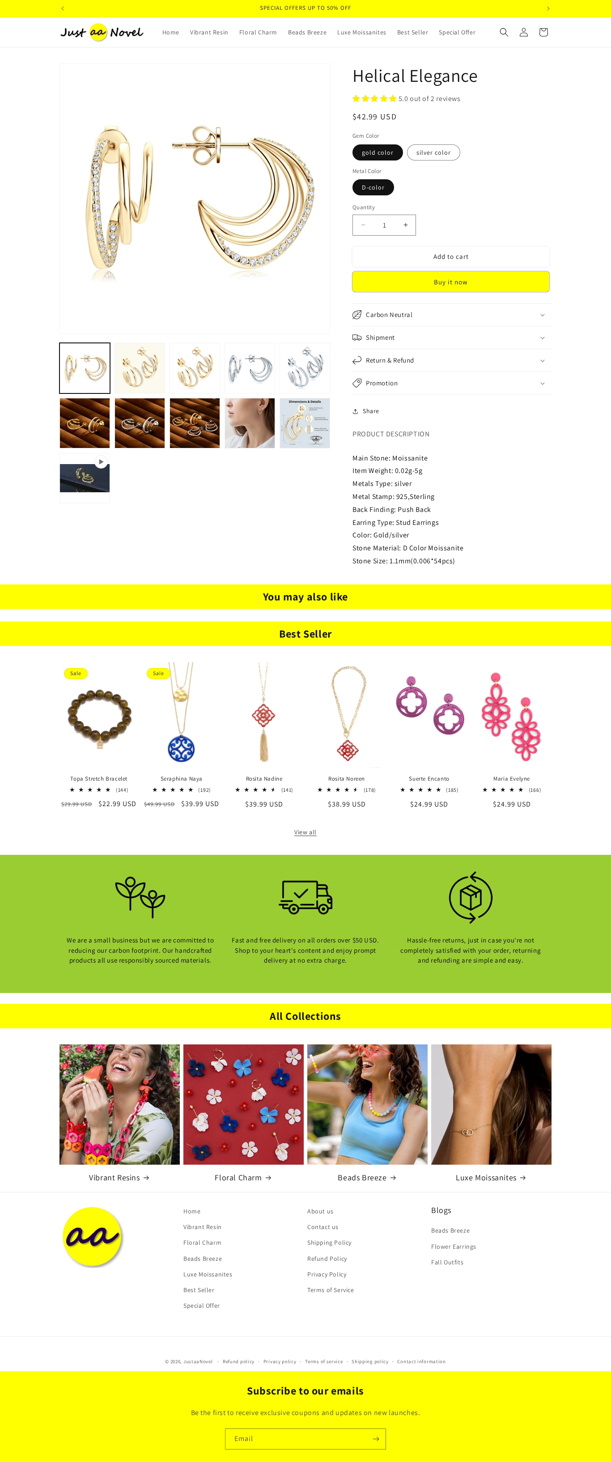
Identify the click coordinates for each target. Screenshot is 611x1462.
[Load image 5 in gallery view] (305, 368)
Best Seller (199, 1290)
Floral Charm (238, 1177)
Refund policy (239, 1361)
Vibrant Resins (114, 1177)
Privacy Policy (326, 1274)
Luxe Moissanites (486, 1177)
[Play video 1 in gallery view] (84, 478)
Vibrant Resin (202, 1227)
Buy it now (451, 282)
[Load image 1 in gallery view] (84, 368)
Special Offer (201, 1305)
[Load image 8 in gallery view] (195, 423)
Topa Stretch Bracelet (98, 778)
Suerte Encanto (429, 778)
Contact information (421, 1361)
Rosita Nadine (264, 778)
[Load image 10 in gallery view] (305, 423)
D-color (373, 187)
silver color (433, 152)
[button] (504, 32)
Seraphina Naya (182, 778)
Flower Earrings (453, 1246)
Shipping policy (370, 1361)
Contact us (323, 1227)
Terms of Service (330, 1290)
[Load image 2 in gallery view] (140, 368)
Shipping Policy (329, 1243)
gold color (378, 152)
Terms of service (324, 1361)
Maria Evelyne (511, 778)
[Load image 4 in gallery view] (250, 368)
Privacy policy (280, 1361)
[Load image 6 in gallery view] (84, 423)
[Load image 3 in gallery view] (195, 368)
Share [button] (371, 411)
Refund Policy (327, 1259)
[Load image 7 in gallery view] (140, 423)
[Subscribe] (376, 1438)
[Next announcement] (548, 8)
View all (305, 832)
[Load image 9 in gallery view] (250, 423)
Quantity (363, 207)
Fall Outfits (447, 1262)
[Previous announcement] (62, 8)
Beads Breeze (362, 1177)
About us (320, 1211)
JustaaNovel (198, 1361)
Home (191, 1211)
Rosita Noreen (346, 778)
